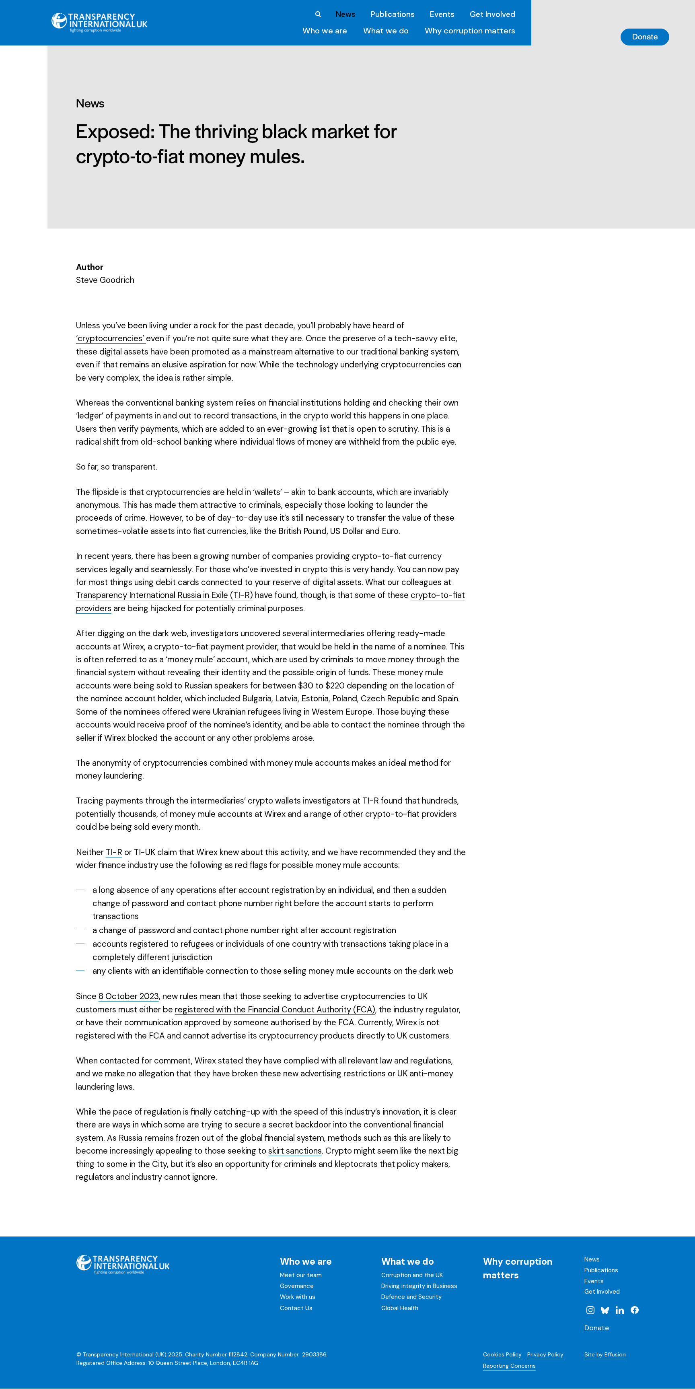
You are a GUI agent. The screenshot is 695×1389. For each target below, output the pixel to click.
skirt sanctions (295, 1151)
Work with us (297, 1297)
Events (442, 14)
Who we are (324, 30)
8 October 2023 (129, 996)
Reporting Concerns (509, 1365)
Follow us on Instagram (590, 1310)
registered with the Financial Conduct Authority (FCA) (275, 1009)
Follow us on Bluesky (605, 1310)
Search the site (318, 14)
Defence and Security (411, 1297)
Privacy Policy (545, 1354)
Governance (297, 1286)
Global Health (399, 1308)
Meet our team (301, 1275)
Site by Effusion (605, 1354)
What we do (386, 30)
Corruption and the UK (412, 1275)
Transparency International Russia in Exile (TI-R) (164, 595)
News (346, 14)
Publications (393, 14)
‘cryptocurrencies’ (111, 338)
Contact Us (296, 1308)
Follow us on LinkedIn (619, 1310)
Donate (645, 36)
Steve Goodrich (105, 280)
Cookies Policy (502, 1354)
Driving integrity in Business (419, 1286)
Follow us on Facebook (634, 1310)
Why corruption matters (470, 30)
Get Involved (492, 14)
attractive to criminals (240, 505)
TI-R (114, 852)
